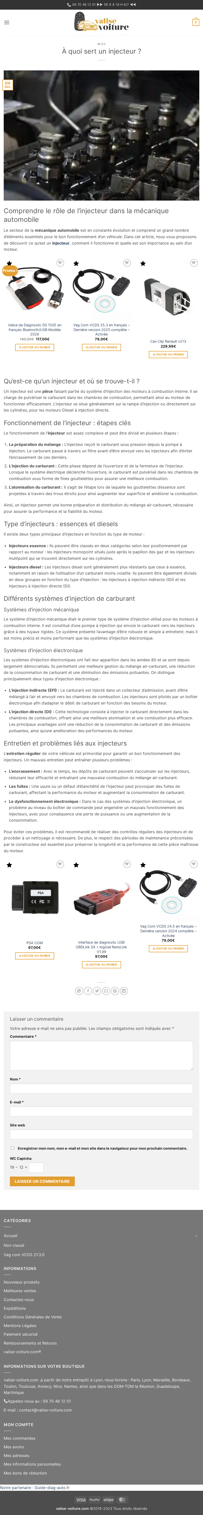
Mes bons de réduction (25, 1473)
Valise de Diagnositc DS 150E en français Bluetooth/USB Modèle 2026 (34, 329)
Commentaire (23, 1036)
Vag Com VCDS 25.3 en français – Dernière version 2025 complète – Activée (101, 329)
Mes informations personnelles (32, 1464)
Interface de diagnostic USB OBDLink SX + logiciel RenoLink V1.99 (101, 947)
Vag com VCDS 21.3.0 (24, 1254)
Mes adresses (16, 1455)
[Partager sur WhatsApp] (79, 991)
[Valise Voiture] (101, 22)
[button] (7, 22)
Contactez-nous (19, 1299)
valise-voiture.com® (22, 1351)
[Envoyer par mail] (106, 991)
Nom (15, 1079)
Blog (101, 44)
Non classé (14, 1245)
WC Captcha (20, 1158)
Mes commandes (19, 1438)
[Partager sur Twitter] (97, 991)
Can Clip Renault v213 (168, 341)
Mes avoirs (14, 1446)
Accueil (10, 1235)
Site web (17, 1125)
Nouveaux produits (21, 1282)
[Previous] (4, 316)
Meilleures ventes (20, 1290)
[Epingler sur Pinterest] (115, 991)
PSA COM (34, 943)
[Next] (199, 316)
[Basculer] (196, 1236)
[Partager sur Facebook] (88, 991)
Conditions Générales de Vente (33, 1316)
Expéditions (15, 1308)
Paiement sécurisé (21, 1334)
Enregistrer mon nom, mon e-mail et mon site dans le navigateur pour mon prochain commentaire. (102, 1148)
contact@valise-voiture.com (45, 1410)
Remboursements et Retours (30, 1343)
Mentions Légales (20, 1325)
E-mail (17, 1102)
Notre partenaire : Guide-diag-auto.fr (35, 1487)
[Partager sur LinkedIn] (124, 991)
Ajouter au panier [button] (34, 347)
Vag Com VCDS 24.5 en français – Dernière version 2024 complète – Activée (168, 930)
